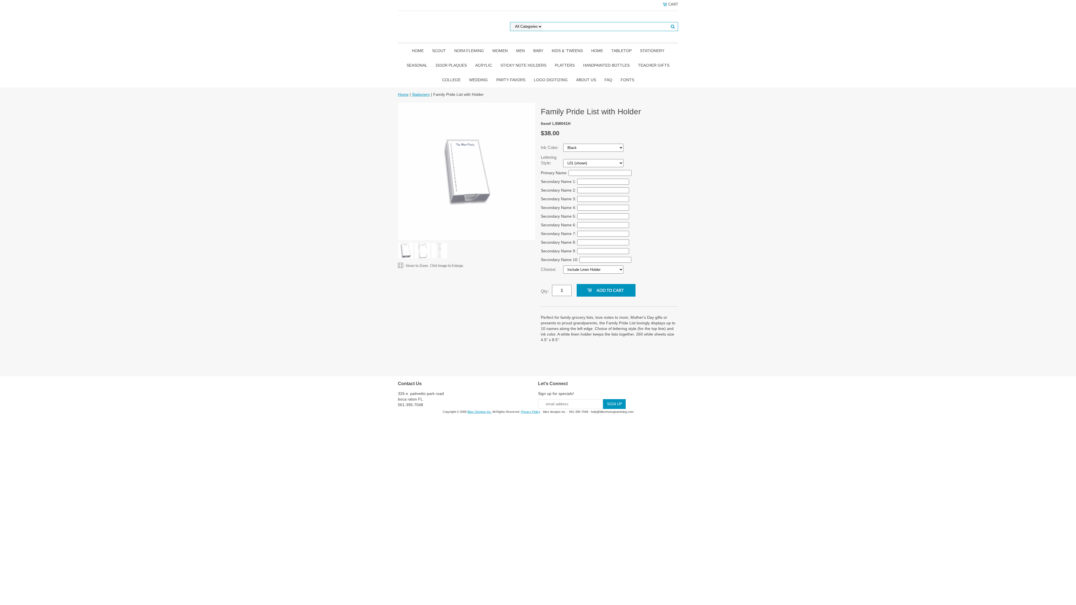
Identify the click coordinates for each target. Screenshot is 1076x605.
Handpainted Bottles (606, 65)
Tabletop (621, 50)
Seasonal (417, 65)
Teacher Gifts (653, 65)
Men (520, 50)
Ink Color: (550, 147)
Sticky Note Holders (523, 65)
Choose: (549, 269)
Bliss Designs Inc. (479, 411)
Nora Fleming (469, 50)
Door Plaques (451, 65)
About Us (586, 80)
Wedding (478, 80)
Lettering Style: (548, 160)
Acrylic (483, 65)
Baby (538, 50)
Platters (565, 65)
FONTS (627, 80)
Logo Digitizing (551, 80)
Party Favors (510, 80)
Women (500, 50)
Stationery (652, 50)
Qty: (545, 291)
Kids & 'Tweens (567, 50)
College (451, 80)
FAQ (608, 80)
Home (418, 50)
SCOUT (439, 50)
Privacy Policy (530, 411)
